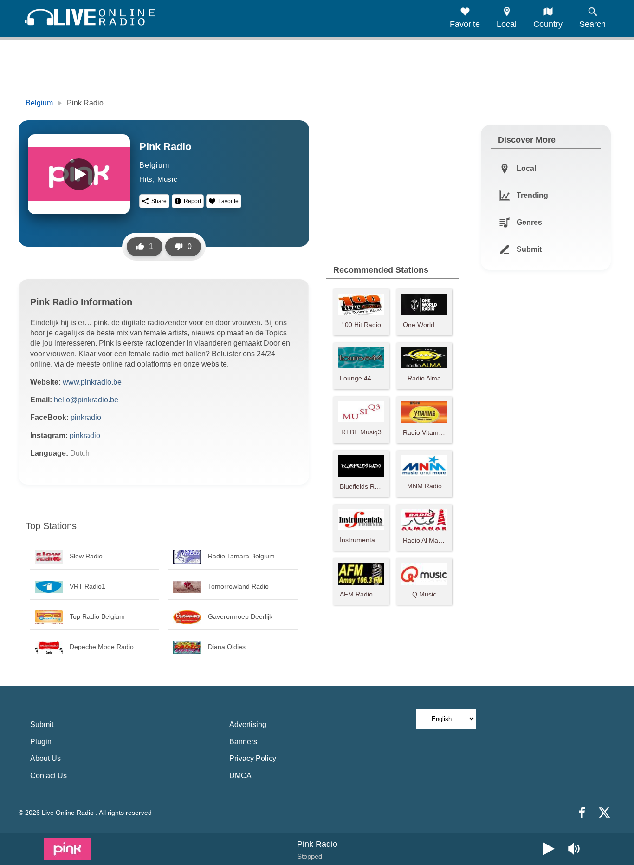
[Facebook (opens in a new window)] (582, 812)
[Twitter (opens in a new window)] (604, 812)
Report (192, 201)
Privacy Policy (252, 758)
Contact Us (48, 776)
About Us (45, 758)
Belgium (39, 103)
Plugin (41, 742)
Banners (243, 742)
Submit (41, 724)
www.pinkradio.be (92, 382)
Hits (146, 179)
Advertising (247, 724)
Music (167, 179)
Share (159, 201)
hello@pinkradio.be (86, 400)
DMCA (240, 776)
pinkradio (86, 417)
